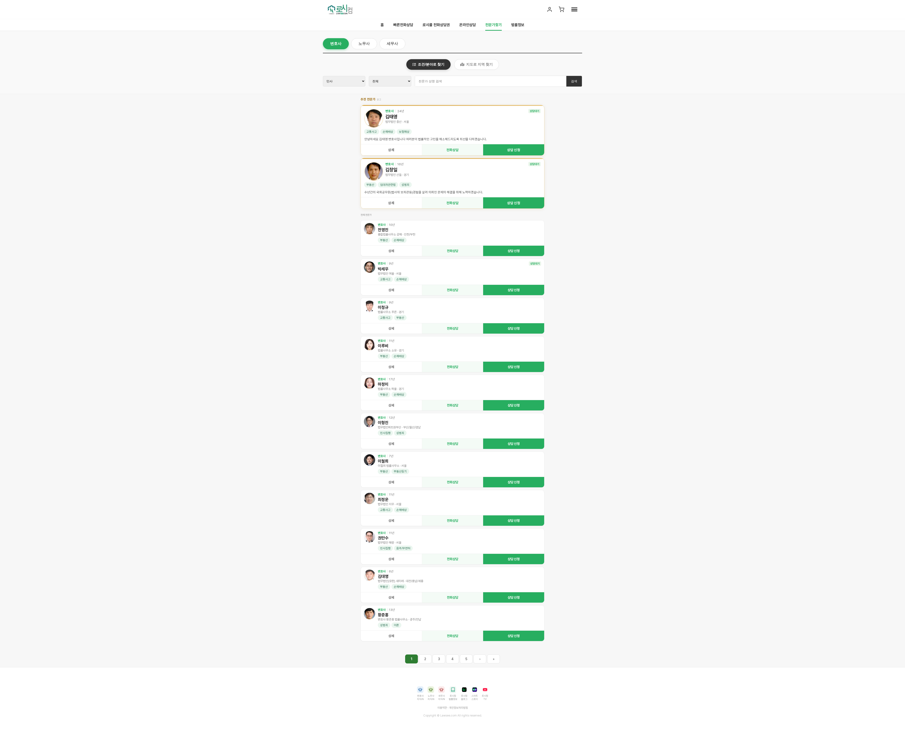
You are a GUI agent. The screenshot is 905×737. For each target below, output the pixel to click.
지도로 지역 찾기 (479, 64)
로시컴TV (485, 697)
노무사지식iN (431, 697)
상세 (391, 150)
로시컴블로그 (464, 697)
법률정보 (517, 25)
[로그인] (549, 9)
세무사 (392, 43)
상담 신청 (513, 150)
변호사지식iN (420, 697)
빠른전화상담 (403, 25)
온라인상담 (467, 25)
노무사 (364, 43)
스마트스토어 (474, 697)
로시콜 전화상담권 (436, 25)
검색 (574, 81)
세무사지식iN (441, 697)
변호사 (335, 43)
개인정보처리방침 (458, 707)
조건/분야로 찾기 (431, 64)
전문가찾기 (493, 25)
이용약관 (442, 707)
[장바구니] (561, 9)
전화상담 (452, 150)
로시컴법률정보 (453, 697)
